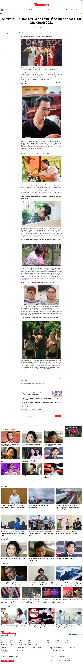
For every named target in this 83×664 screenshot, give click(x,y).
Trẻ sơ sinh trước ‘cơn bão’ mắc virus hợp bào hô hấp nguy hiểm (13, 626)
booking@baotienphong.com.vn (25, 650)
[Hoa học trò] (80, 634)
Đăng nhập (23, 409)
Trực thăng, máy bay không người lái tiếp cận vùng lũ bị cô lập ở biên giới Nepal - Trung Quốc (31, 601)
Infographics (50, 638)
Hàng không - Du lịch (5, 644)
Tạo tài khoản (31, 409)
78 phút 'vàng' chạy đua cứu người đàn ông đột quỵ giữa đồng (68, 626)
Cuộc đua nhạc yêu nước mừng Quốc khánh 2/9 (53, 476)
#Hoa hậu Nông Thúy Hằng (27, 383)
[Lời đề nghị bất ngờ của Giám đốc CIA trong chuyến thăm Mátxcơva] (14, 573)
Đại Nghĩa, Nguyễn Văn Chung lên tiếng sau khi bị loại (9, 444)
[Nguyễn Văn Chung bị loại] (32, 469)
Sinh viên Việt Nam (45, 0)
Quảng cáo (66, 0)
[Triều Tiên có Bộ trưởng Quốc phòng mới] (72, 592)
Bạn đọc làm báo (8, 660)
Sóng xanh (14, 9)
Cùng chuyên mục (8, 429)
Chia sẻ (2, 39)
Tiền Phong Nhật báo (35, 0)
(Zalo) (26, 649)
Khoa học (68, 9)
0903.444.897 (37, 649)
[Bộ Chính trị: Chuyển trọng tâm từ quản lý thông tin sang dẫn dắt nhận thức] (14, 496)
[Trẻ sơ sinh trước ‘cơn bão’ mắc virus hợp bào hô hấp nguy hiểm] (14, 616)
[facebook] (79, 1)
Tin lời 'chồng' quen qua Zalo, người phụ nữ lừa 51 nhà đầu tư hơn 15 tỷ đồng (13, 533)
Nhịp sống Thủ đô (22, 644)
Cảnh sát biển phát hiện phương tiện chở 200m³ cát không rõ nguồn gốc (40, 533)
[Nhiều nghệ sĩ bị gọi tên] (10, 469)
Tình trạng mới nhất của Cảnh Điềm (31, 444)
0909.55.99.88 (22, 649)
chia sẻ (70, 13)
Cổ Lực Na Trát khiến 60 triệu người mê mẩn (10, 460)
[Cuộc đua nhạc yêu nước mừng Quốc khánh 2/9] (53, 469)
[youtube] (81, 1)
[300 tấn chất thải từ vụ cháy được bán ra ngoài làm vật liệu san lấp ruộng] (69, 522)
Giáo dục (63, 9)
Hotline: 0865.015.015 (24, 0)
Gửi (58, 416)
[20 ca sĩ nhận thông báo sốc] (53, 453)
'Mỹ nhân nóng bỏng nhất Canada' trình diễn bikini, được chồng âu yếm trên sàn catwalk (36, 393)
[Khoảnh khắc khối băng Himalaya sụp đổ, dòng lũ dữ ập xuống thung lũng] (69, 573)
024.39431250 (5, 651)
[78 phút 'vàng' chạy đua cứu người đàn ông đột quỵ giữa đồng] (69, 616)
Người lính (48, 9)
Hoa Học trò (53, 0)
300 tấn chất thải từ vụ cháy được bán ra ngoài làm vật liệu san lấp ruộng (68, 532)
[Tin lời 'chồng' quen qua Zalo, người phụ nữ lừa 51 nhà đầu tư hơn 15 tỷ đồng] (14, 522)
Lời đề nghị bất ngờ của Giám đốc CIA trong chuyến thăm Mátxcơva (13, 584)
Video (77, 9)
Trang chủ (2, 10)
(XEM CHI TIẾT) (41, 148)
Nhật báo (12, 638)
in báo (75, 13)
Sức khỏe (24, 9)
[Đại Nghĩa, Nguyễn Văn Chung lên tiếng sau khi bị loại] (10, 437)
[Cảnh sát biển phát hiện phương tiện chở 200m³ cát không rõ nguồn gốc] (41, 522)
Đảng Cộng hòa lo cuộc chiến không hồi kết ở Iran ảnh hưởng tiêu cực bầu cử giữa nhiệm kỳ (10, 601)
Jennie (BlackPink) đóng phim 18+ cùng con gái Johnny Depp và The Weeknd (40, 399)
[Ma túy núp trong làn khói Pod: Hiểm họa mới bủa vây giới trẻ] (41, 616)
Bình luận (2, 46)
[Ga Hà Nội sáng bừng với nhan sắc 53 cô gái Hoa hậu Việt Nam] (32, 453)
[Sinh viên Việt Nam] (73, 634)
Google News (81, 13)
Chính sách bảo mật (73, 647)
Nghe (2, 36)
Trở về (2, 50)
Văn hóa (54, 9)
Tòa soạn (60, 0)
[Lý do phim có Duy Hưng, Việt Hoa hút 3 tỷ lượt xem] (53, 437)
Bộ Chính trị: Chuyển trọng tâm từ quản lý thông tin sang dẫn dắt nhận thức (13, 507)
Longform (40, 638)
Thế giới (28, 9)
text (73, 13)
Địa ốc (19, 9)
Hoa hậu (73, 9)
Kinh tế (9, 9)
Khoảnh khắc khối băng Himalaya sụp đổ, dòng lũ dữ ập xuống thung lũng (69, 584)
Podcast (30, 638)
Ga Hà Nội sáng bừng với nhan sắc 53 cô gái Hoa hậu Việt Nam (31, 460)
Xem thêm (81, 10)
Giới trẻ (32, 9)
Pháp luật (37, 9)
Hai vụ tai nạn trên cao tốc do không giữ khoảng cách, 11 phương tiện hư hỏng (67, 507)
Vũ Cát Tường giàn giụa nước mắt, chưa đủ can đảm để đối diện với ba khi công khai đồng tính (41, 403)
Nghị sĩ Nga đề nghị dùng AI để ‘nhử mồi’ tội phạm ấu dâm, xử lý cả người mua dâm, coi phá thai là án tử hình (51, 601)
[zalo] (60, 651)
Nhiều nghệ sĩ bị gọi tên (7, 476)
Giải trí (59, 9)
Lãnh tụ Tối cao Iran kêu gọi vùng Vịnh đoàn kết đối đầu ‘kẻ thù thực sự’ (41, 584)
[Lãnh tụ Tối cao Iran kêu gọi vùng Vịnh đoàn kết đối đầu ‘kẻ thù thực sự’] (41, 573)
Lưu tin (2, 43)
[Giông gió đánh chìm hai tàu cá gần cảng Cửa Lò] (41, 496)
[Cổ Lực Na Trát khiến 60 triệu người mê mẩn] (10, 453)
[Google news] (63, 651)
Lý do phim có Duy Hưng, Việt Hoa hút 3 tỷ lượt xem (52, 444)
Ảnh (20, 638)
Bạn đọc (66, 642)
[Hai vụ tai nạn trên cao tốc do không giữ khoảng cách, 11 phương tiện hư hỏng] (69, 496)
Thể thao (42, 9)
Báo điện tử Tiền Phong (41, 5)
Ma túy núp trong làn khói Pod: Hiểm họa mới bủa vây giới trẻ (41, 626)
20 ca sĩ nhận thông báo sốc (51, 460)
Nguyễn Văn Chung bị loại (29, 476)
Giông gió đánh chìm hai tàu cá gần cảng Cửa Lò (40, 506)
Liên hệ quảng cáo (21, 647)
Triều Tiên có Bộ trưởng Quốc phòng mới (72, 600)
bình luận (78, 13)
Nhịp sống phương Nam (32, 644)
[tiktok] (57, 651)
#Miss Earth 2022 (40, 383)
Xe (51, 9)
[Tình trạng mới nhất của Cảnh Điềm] (32, 437)
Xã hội (6, 9)
